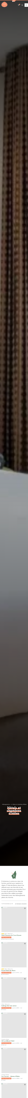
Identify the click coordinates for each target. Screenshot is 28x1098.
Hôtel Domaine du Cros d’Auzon (11, 935)
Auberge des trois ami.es (9, 1006)
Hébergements (6, 804)
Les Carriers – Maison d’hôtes (10, 1076)
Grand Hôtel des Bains (8, 970)
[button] (14, 1)
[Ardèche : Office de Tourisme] (4, 4)
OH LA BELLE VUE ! (8, 1041)
